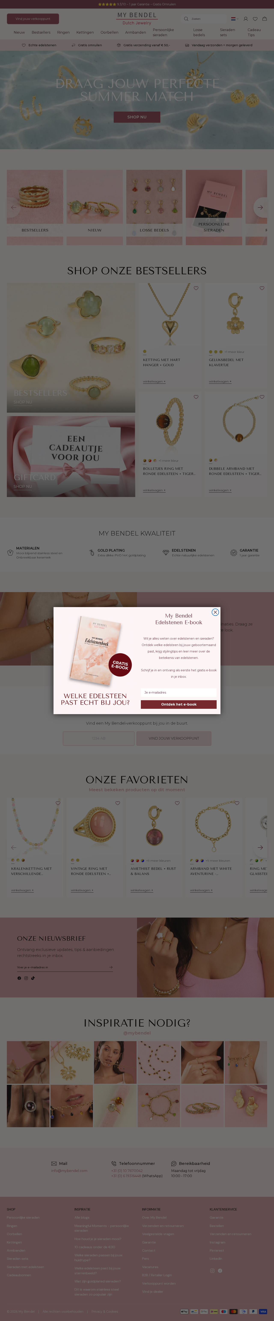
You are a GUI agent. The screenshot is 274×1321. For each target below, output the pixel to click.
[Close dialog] (215, 612)
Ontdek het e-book (179, 704)
